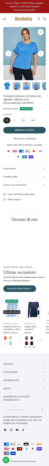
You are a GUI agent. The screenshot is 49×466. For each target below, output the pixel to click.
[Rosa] (10, 338)
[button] (4, 18)
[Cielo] (10, 343)
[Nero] (32, 343)
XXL (33, 120)
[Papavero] (5, 338)
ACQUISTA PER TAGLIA (18, 288)
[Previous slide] (8, 53)
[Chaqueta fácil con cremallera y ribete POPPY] (12, 309)
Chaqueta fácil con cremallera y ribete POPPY (12, 328)
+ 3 (41, 340)
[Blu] (32, 338)
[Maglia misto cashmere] (33, 309)
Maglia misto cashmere (30, 328)
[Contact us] (6, 460)
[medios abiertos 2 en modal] (41, 32)
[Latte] (5, 343)
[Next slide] (41, 53)
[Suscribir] (42, 409)
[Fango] (26, 338)
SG (23, 120)
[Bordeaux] (26, 343)
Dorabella (14, 461)
